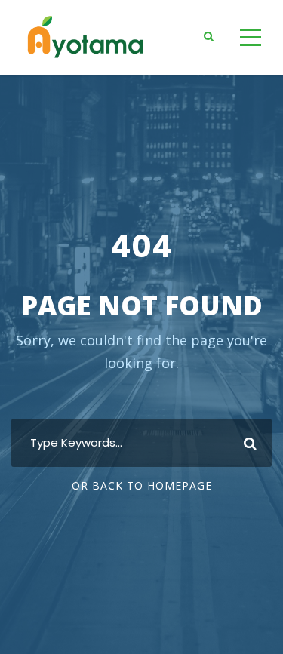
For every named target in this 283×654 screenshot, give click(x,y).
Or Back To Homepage (142, 485)
